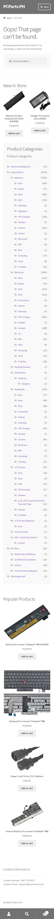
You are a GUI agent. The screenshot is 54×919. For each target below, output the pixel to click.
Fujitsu (21, 305)
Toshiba (22, 266)
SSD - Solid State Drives (25, 537)
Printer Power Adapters (26, 570)
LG (19, 333)
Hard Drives (20, 372)
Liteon (21, 233)
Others (17, 565)
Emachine (23, 411)
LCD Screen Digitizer (24, 520)
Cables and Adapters (21, 166)
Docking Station (22, 366)
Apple (21, 188)
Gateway (22, 205)
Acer (20, 183)
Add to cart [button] (14, 133)
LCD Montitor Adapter (25, 559)
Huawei (21, 222)
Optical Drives (21, 531)
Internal (22, 378)
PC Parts (15, 548)
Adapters (18, 177)
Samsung (22, 255)
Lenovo (21, 227)
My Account (9, 914)
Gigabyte (22, 211)
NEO (20, 344)
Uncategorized (18, 576)
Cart (41, 911)
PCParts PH (14, 6)
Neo (20, 250)
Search (27, 914)
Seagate (26, 383)
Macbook (22, 445)
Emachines (23, 300)
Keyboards (19, 389)
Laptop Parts (17, 172)
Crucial (21, 542)
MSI (20, 244)
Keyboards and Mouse (25, 554)
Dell (20, 200)
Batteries (19, 272)
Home (9, 18)
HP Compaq (24, 216)
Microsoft (22, 238)
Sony (20, 261)
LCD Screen (19, 467)
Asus (20, 194)
